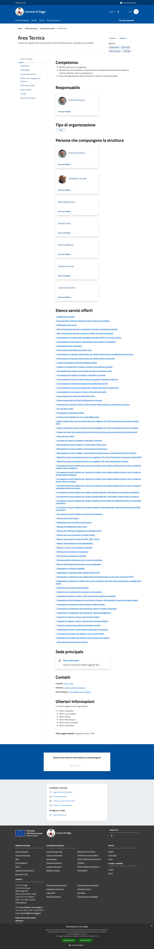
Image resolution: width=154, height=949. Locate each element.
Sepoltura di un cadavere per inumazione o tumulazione (79, 591)
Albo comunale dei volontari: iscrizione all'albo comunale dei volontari (85, 333)
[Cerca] (136, 11)
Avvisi (110, 859)
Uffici (17, 859)
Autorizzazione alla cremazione (69, 346)
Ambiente (80, 863)
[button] (76, 945)
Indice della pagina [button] (26, 59)
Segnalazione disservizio (55, 889)
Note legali (81, 893)
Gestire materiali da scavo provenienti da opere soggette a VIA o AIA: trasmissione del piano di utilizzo (97, 428)
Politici (17, 866)
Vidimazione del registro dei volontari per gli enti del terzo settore (83, 637)
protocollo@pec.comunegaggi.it (80, 692)
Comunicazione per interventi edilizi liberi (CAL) (76, 396)
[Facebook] (117, 11)
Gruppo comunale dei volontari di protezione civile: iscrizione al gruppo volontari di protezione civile (97, 432)
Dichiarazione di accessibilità (87, 896)
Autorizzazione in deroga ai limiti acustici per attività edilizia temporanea (86, 358)
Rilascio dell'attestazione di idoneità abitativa (75, 543)
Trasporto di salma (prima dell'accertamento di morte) (78, 625)
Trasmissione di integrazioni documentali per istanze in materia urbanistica (87, 608)
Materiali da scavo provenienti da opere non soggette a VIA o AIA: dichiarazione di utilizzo (92, 461)
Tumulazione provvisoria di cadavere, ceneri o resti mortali (80, 633)
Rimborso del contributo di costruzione (72, 551)
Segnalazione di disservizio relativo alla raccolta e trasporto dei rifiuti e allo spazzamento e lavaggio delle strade (98, 582)
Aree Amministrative (22, 855)
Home (20, 28)
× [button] (151, 926)
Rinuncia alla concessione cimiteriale (71, 555)
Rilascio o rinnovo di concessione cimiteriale (74, 547)
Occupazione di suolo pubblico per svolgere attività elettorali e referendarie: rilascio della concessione (98, 496)
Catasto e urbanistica (53, 866)
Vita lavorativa (51, 859)
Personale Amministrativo (24, 870)
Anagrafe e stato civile (54, 851)
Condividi (112, 38)
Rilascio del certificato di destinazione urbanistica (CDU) (79, 530)
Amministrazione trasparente (87, 885)
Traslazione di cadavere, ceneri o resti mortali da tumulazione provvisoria (86, 596)
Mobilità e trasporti (53, 870)
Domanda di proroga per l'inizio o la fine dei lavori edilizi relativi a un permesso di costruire (93, 404)
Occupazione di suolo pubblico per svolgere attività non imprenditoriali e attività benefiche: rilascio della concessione (98, 508)
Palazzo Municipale (71, 660)
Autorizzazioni (82, 870)
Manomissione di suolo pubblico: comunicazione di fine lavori (81, 444)
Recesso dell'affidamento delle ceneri (72, 526)
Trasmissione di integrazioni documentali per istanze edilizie (81, 604)
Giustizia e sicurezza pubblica (87, 855)
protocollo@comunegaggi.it (30, 913)
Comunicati (112, 855)
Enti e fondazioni (21, 863)
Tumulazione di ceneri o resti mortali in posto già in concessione (82, 629)
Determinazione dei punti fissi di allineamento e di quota (79, 400)
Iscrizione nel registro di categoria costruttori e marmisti (79, 440)
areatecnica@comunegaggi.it (75, 687)
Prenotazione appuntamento (56, 885)
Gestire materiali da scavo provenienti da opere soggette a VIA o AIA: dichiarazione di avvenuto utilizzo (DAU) (97, 422)
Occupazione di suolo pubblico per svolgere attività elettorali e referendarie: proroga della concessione (98, 492)
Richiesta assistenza (53, 896)
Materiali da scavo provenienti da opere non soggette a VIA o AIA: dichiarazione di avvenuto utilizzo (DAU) (99, 457)
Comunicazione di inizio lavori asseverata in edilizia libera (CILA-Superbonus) (87, 387)
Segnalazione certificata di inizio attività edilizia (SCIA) (78, 572)
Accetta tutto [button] (69, 940)
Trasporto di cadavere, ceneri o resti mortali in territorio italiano (82, 621)
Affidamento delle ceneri (67, 325)
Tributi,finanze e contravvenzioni (89, 859)
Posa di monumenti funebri (68, 518)
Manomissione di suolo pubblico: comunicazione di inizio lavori (82, 448)
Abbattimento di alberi (66, 316)
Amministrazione (31, 28)
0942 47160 (68, 683)
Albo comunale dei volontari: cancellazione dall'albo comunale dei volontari (87, 329)
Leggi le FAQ (50, 893)
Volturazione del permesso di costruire (72, 642)
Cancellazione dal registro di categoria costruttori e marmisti (81, 375)
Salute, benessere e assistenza (88, 866)
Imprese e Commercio (54, 863)
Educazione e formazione (86, 851)
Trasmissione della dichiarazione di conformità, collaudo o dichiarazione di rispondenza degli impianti (97, 600)
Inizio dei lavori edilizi (65, 436)
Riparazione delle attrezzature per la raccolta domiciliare (79, 560)
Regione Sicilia (20, 2)
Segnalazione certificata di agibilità (71, 568)
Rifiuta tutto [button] (85, 940)
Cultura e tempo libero (54, 855)
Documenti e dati (21, 874)
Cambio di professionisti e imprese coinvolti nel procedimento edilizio (85, 366)
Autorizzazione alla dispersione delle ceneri (74, 350)
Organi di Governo (21, 851)
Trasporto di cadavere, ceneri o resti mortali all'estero (78, 617)
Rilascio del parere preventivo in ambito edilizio (76, 535)
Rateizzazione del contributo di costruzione (74, 522)
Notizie (110, 851)
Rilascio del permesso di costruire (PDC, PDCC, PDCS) (78, 539)
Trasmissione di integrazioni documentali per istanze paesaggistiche (84, 612)
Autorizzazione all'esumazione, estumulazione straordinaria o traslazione (86, 341)
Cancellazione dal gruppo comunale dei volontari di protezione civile (84, 371)
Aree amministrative (47, 28)
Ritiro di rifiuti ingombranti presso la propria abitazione (79, 564)
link (97, 936)
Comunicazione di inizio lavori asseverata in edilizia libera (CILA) (82, 383)
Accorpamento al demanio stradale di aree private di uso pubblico (83, 320)
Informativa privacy (84, 889)
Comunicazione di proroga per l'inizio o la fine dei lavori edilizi (81, 392)
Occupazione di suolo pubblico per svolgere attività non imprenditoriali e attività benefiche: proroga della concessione (98, 502)
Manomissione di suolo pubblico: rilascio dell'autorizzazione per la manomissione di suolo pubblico (97, 453)
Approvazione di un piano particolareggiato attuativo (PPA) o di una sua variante (89, 337)
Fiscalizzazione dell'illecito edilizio (70, 412)
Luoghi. (111, 869)
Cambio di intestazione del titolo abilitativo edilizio (77, 362)
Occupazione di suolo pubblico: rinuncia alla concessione (79, 514)
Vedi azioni (122, 38)
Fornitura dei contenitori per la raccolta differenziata (78, 417)
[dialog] (77, 936)
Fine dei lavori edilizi (65, 408)
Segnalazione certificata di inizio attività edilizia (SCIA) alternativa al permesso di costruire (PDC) (95, 576)
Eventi (110, 873)
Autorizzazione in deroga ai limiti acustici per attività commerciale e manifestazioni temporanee (95, 354)
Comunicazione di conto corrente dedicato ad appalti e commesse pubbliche (87, 379)
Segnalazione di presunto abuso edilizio (73, 587)
